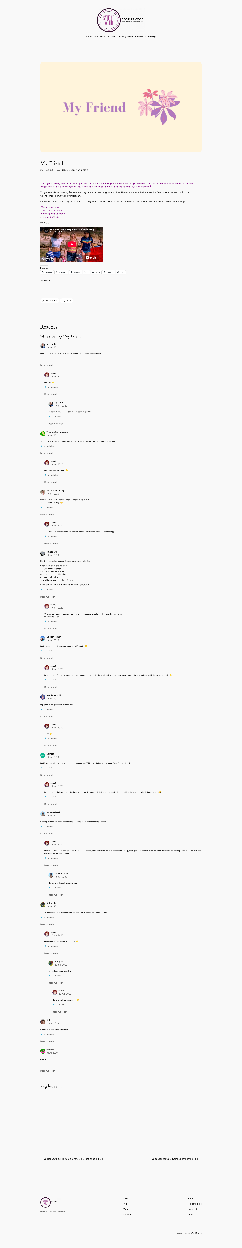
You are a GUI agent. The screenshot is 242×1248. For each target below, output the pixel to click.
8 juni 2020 (52, 1053)
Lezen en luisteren (80, 170)
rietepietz (51, 903)
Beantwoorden (47, 365)
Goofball (50, 1049)
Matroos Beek (53, 812)
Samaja (50, 754)
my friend (67, 300)
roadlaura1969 (53, 695)
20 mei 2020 (56, 935)
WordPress (196, 1233)
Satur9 (64, 170)
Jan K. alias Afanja (55, 490)
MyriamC (51, 344)
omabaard (51, 552)
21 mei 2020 (52, 1023)
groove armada (49, 300)
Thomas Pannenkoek (57, 432)
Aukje (49, 1020)
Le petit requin (53, 637)
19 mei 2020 (52, 347)
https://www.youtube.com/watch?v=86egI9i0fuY (64, 584)
